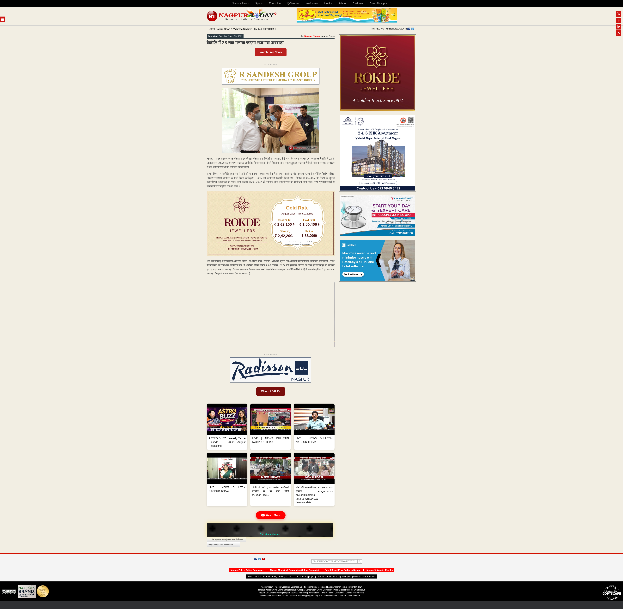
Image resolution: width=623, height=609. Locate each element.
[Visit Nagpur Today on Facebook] (408, 29)
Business (358, 3)
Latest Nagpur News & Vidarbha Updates (230, 29)
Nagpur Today (312, 36)
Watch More (273, 515)
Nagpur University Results (379, 570)
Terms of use (313, 593)
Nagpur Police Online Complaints (247, 570)
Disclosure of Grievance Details (274, 596)
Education (275, 3)
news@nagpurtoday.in (310, 596)
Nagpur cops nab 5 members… (223, 544)
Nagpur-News (289, 593)
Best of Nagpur (378, 3)
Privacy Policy (327, 593)
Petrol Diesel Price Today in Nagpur (343, 570)
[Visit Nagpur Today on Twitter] (412, 29)
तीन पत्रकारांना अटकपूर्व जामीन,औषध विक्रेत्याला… (226, 539)
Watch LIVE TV (270, 391)
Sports (259, 3)
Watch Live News (271, 52)
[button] (227, 427)
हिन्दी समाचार (293, 3)
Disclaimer (340, 593)
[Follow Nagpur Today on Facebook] (255, 559)
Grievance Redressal (355, 593)
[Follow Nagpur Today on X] (259, 559)
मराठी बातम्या (312, 3)
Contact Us (302, 593)
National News (240, 3)
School (342, 3)
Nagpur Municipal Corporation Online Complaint (294, 570)
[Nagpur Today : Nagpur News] (242, 16)
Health (328, 3)
